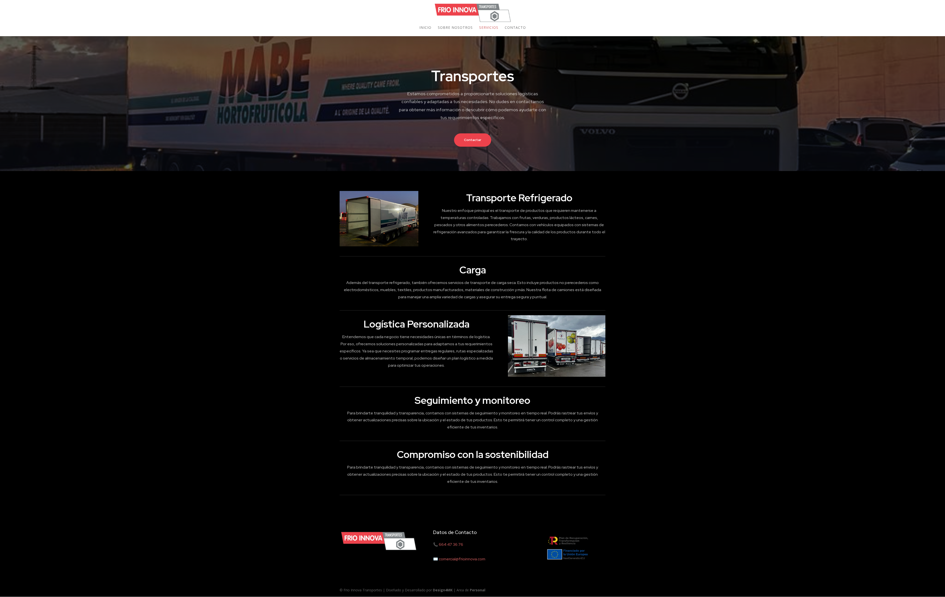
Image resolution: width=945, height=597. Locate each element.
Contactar (472, 140)
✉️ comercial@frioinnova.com (459, 559)
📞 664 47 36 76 (448, 544)
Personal (477, 590)
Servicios (488, 28)
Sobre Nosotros (455, 28)
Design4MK (442, 590)
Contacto (515, 28)
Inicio (425, 28)
